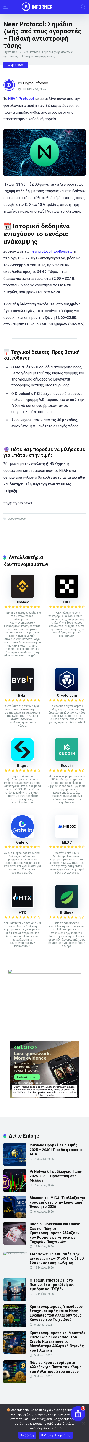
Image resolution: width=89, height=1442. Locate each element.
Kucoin (67, 765)
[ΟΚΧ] (66, 596)
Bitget (22, 765)
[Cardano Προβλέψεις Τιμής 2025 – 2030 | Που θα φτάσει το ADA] (14, 1164)
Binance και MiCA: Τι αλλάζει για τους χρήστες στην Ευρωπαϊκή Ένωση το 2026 (57, 1202)
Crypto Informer (35, 83)
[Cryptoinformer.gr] (44, 6)
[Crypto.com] (66, 690)
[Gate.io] (22, 836)
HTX (22, 912)
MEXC (67, 842)
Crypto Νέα (10, 52)
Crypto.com (67, 695)
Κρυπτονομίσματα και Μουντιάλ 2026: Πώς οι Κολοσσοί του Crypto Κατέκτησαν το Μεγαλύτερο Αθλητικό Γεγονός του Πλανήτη (57, 1342)
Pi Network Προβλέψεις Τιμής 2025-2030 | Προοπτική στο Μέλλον (56, 1175)
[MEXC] (66, 836)
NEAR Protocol (21, 98)
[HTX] (22, 907)
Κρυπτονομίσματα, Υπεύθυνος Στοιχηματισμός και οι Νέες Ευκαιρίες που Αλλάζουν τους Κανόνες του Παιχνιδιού (56, 1313)
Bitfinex (66, 912)
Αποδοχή (27, 1435)
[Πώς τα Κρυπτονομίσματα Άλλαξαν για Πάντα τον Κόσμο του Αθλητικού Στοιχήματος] (14, 1382)
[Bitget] (22, 760)
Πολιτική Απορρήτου (56, 1435)
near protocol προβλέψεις (52, 251)
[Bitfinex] (66, 907)
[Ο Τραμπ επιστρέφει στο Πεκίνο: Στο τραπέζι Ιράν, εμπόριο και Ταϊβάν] (14, 1300)
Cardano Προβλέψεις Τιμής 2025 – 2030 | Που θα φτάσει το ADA (57, 1149)
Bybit (22, 695)
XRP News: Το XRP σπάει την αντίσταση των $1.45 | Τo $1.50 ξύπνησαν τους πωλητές (57, 1258)
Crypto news (16, 65)
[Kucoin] (66, 760)
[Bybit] (22, 690)
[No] (83, 1423)
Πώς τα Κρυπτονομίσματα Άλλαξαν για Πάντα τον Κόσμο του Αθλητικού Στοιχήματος (56, 1366)
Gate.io (22, 842)
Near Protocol (16, 518)
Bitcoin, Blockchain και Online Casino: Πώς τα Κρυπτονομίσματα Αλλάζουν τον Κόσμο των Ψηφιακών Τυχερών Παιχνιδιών (55, 1233)
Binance (22, 602)
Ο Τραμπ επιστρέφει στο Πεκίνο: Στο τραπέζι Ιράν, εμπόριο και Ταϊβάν (52, 1284)
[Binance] (22, 596)
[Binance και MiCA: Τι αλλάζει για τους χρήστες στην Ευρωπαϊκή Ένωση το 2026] (14, 1217)
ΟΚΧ (67, 602)
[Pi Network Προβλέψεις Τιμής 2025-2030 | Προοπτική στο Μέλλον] (14, 1191)
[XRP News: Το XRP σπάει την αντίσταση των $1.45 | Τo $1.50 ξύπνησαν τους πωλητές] (16, 1252)
